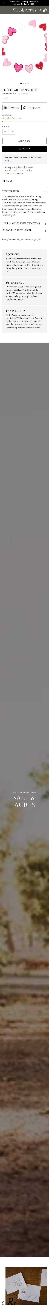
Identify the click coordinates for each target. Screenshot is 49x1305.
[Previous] (4, 3)
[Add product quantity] (4, 131)
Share (9, 181)
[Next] (45, 3)
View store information (14, 173)
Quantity (6, 126)
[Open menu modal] (3, 9)
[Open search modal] (39, 9)
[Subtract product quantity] (12, 131)
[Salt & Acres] (24, 10)
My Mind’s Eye (9, 93)
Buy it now (24, 149)
